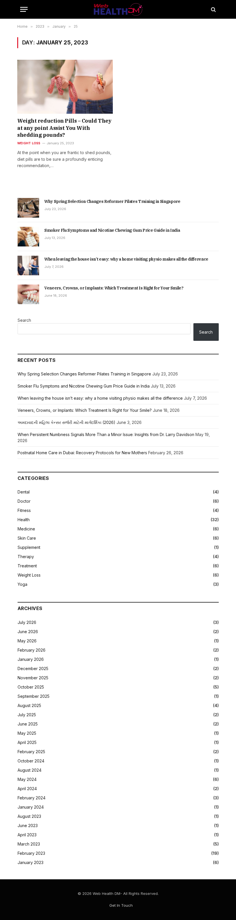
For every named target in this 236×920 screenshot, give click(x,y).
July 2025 (27, 714)
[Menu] (24, 9)
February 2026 (31, 650)
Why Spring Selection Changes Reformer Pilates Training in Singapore (112, 201)
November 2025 (33, 677)
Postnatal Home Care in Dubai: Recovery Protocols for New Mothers (82, 452)
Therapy (26, 556)
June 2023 (28, 825)
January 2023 (30, 862)
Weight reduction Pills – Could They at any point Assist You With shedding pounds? (64, 127)
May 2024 (27, 779)
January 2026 (31, 659)
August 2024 (29, 770)
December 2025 (33, 668)
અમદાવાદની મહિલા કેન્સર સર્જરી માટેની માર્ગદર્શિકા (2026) (66, 422)
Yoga (22, 584)
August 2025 (29, 705)
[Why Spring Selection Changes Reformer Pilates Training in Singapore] (28, 208)
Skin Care (27, 538)
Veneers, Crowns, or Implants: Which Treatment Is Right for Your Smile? (114, 288)
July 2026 (27, 622)
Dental (24, 491)
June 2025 (28, 723)
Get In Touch (121, 905)
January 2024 (31, 807)
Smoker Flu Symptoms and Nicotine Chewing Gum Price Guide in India (112, 230)
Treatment (27, 565)
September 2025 (34, 696)
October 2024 (31, 760)
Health (24, 519)
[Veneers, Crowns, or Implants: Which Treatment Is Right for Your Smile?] (28, 294)
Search (24, 320)
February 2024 (31, 797)
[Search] (213, 9)
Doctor (24, 501)
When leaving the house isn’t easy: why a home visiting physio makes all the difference (126, 259)
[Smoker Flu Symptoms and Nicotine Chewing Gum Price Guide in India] (28, 236)
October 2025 (31, 687)
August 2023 (29, 816)
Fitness (24, 510)
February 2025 (31, 751)
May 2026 (27, 640)
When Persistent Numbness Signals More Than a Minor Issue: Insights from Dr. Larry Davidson (106, 434)
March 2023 (29, 844)
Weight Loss (28, 143)
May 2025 (27, 733)
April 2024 (27, 788)
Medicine (26, 528)
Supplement (29, 547)
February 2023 (31, 853)
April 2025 (27, 742)
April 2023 (27, 834)
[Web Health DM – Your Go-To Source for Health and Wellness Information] (118, 9)
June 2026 (28, 631)
